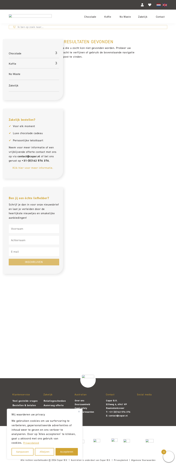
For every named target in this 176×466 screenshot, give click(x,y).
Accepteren (66, 451)
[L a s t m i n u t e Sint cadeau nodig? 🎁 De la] (120, 330)
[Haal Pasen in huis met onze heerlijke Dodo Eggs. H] (88, 325)
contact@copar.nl (29, 156)
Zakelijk (142, 16)
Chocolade (90, 16)
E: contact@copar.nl (117, 415)
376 (128, 411)
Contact (160, 16)
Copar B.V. (62, 460)
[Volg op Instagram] (141, 402)
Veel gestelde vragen (25, 401)
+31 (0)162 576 (117, 411)
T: (107, 411)
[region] (44, 434)
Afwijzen (45, 451)
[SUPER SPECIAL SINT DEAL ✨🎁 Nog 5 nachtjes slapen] (152, 330)
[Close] (79, 412)
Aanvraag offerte (54, 405)
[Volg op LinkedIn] (158, 402)
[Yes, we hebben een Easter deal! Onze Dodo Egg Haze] (23, 330)
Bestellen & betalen (24, 405)
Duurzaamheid (82, 404)
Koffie (107, 16)
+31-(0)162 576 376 (35, 160)
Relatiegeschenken (55, 401)
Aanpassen (22, 451)
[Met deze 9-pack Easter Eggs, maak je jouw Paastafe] (55, 327)
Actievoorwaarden (84, 411)
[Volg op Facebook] (149, 402)
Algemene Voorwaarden (143, 460)
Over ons (79, 400)
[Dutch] (159, 4)
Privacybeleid (31, 443)
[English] (165, 4)
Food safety (81, 408)
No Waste (125, 16)
